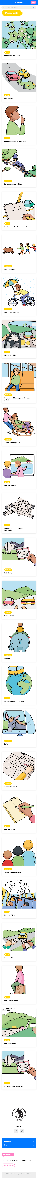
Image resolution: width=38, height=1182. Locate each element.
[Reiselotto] (19, 552)
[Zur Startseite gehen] (18, 2)
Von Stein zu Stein (11, 1001)
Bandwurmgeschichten (13, 184)
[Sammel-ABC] (19, 894)
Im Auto (7, 52)
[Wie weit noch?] (19, 1022)
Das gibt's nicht (10, 270)
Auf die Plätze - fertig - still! (15, 141)
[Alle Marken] (19, 77)
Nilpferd (7, 659)
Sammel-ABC (9, 915)
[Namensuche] (19, 595)
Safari (6, 744)
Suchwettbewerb (10, 787)
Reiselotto (8, 573)
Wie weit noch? (10, 1043)
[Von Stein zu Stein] (19, 980)
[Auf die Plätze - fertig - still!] (19, 120)
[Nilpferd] (19, 637)
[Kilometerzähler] (19, 334)
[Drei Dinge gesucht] (19, 291)
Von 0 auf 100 (9, 830)
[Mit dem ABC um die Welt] (19, 680)
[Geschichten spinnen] (19, 422)
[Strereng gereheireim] (19, 851)
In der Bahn (8, 394)
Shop (33, 2)
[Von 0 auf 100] (19, 808)
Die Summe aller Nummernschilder (17, 227)
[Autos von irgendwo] (19, 35)
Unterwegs (8, 180)
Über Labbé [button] (7, 1141)
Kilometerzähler (10, 355)
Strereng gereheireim (12, 872)
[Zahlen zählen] (19, 937)
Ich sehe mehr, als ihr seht (14, 1086)
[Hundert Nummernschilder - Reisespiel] (19, 507)
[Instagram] (16, 1131)
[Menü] (2, 2)
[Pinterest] (22, 1131)
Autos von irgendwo (12, 56)
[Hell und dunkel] (19, 464)
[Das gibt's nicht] (19, 249)
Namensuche (9, 616)
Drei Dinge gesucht (11, 312)
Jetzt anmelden (8, 1165)
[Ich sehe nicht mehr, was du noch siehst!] (19, 377)
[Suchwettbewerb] (19, 766)
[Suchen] (34, 7)
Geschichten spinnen (12, 443)
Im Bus (7, 912)
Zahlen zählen (9, 958)
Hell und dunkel (10, 485)
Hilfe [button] (5, 1145)
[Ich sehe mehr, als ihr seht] (19, 1065)
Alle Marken (8, 98)
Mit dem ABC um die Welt (14, 701)
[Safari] (19, 723)
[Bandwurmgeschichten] (19, 163)
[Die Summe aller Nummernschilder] (19, 206)
